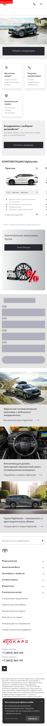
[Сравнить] (36, 168)
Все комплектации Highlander (18, 420)
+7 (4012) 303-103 (12, 652)
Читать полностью (11, 718)
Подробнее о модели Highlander (20, 474)
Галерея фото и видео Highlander (20, 526)
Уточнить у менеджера (23, 145)
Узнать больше (23, 247)
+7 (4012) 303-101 (12, 660)
